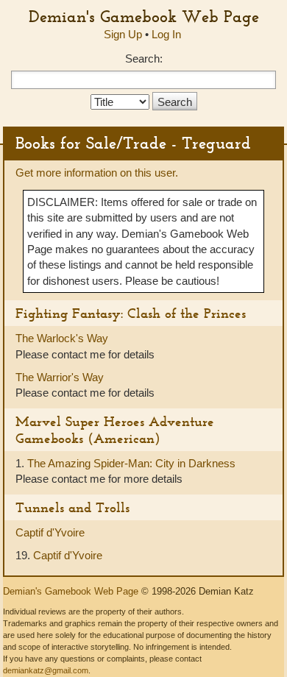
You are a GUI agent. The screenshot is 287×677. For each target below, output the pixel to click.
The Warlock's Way (61, 338)
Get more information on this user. (96, 172)
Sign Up (123, 34)
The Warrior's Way (59, 377)
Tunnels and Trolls (72, 507)
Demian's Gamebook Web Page (144, 16)
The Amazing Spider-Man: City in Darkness (131, 463)
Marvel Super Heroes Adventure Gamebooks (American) (114, 430)
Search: (144, 58)
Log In (166, 34)
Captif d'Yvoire (50, 532)
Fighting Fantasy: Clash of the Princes (130, 313)
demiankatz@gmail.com (45, 670)
